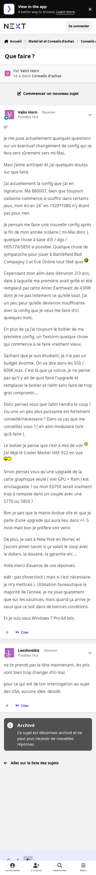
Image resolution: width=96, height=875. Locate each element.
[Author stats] (90, 115)
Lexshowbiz (28, 650)
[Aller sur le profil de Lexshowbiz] (9, 652)
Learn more (10, 9)
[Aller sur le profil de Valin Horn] (7, 73)
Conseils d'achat (46, 75)
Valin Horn (29, 70)
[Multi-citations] (7, 632)
